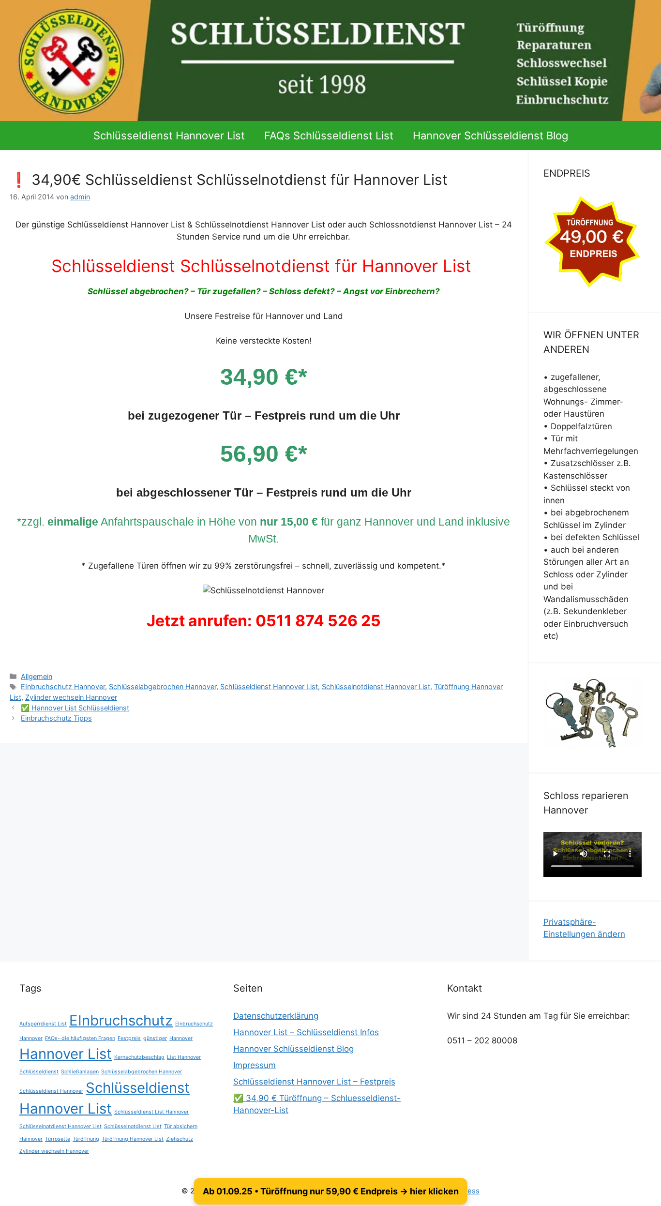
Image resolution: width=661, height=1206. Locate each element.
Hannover (181, 1038)
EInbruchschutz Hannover (63, 686)
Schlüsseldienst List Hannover (151, 1112)
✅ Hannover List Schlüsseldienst (75, 708)
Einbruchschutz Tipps (56, 718)
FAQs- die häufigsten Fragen (80, 1038)
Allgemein (36, 676)
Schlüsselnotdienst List (133, 1126)
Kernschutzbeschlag (139, 1057)
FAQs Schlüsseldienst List (328, 135)
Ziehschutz (179, 1139)
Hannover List (65, 1053)
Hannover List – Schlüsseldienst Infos (306, 1032)
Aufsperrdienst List (43, 1024)
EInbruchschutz (121, 1020)
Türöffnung (86, 1139)
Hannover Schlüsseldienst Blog (490, 135)
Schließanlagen (80, 1072)
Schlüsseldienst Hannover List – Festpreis (314, 1081)
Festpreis (129, 1038)
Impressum (254, 1065)
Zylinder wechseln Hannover (71, 697)
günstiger (155, 1038)
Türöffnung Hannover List (133, 1139)
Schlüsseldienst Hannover (51, 1091)
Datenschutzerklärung (275, 1016)
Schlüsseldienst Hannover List (169, 135)
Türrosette (57, 1139)
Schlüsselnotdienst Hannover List (376, 686)
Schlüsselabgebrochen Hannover (162, 686)
